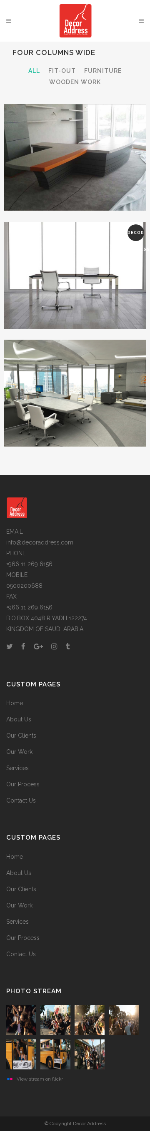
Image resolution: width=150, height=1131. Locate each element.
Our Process (23, 784)
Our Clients (21, 735)
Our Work (19, 751)
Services (17, 768)
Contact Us (21, 800)
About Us (18, 719)
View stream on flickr (40, 1079)
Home (14, 703)
